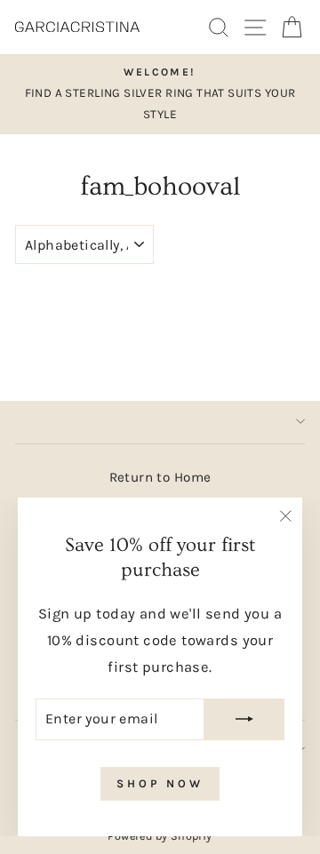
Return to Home (160, 477)
